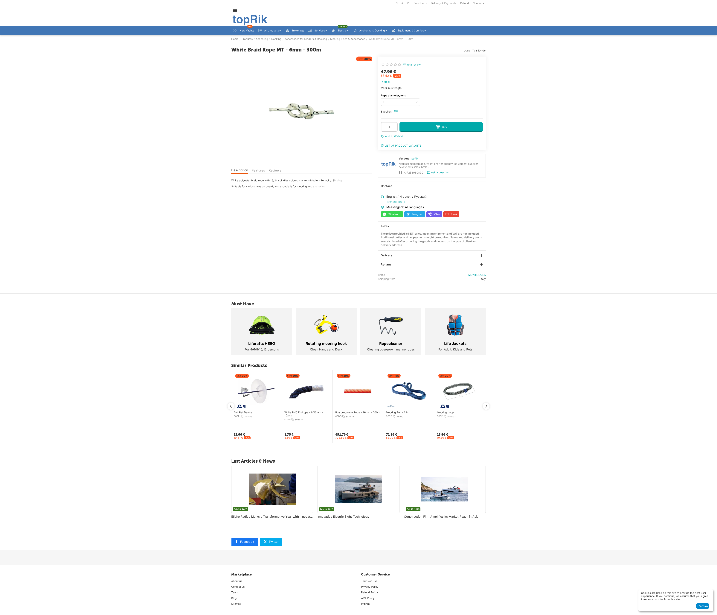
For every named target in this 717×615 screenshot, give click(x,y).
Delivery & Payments (443, 3)
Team (234, 592)
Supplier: (386, 111)
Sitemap (236, 603)
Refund (464, 3)
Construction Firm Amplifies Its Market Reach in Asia (441, 516)
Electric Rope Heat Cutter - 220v (332, 412)
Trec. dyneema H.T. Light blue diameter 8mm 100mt (283, 414)
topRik (414, 158)
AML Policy (368, 598)
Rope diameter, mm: (393, 95)
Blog (234, 598)
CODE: (467, 50)
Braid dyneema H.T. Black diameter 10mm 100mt (435, 414)
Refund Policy (369, 592)
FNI (395, 111)
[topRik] (250, 20)
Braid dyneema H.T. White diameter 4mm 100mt (232, 414)
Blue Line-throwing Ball (376, 412)
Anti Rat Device (473, 412)
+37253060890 (395, 202)
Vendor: (404, 158)
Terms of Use (369, 581)
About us (236, 581)
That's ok (702, 606)
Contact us (238, 586)
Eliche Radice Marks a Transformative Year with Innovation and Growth (272, 516)
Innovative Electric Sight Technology (343, 516)
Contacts (478, 3)
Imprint (365, 603)
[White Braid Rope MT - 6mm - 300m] (301, 110)
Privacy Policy (369, 586)
